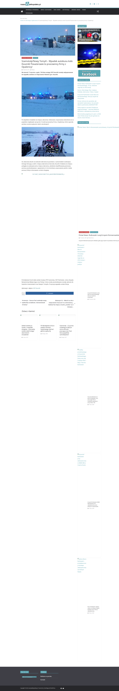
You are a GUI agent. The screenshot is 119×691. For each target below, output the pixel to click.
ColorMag (46, 688)
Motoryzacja (66, 9)
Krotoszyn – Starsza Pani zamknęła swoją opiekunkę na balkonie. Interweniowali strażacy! (34, 302)
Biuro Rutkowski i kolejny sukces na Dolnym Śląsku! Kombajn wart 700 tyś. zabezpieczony (93, 609)
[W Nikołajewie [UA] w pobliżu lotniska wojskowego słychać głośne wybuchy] (47, 315)
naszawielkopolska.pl (33, 688)
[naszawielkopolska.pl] (22, 11)
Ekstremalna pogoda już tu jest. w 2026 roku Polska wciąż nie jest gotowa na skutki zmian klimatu (89, 115)
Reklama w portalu (46, 676)
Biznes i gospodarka (46, 9)
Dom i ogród (57, 9)
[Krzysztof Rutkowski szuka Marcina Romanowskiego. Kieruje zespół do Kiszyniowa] (82, 296)
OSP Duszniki (36, 288)
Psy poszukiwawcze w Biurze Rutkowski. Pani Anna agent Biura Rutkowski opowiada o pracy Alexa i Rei (93, 399)
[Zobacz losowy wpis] (98, 11)
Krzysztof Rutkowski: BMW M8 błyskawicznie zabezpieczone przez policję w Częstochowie (94, 504)
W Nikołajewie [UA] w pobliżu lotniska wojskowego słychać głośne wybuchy (47, 328)
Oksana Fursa (91, 237)
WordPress (52, 688)
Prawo (84, 9)
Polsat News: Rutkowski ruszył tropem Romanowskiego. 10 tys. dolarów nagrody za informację (89, 85)
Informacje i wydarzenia (32, 9)
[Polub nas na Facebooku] (89, 71)
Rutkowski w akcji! (94, 232)
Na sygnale (35, 57)
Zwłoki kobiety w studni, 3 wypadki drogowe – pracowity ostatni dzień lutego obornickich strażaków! (28, 330)
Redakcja (33, 69)
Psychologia (29, 13)
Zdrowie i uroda (76, 9)
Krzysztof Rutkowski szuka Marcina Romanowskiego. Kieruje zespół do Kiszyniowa (88, 96)
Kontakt (42, 680)
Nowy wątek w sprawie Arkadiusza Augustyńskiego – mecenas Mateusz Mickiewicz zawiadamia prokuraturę (88, 109)
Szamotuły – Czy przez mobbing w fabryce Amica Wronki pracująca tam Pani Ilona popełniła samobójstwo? (67, 330)
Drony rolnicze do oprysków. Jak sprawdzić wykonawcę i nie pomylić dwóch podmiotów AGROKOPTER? (88, 103)
